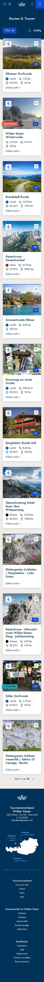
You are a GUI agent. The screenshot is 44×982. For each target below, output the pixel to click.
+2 (35, 123)
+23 (35, 493)
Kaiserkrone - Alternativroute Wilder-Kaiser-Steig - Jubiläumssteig (22, 632)
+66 (35, 246)
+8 (35, 64)
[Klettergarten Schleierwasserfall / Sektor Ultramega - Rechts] (22, 735)
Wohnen (22, 913)
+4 (35, 433)
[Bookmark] (36, 43)
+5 (35, 310)
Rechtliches (22, 941)
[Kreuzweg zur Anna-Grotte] (22, 359)
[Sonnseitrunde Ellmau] (22, 299)
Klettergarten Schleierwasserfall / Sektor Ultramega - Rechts (21, 759)
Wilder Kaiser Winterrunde (15, 135)
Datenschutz (22, 953)
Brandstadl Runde (17, 197)
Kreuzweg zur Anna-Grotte (19, 381)
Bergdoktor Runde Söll (21, 443)
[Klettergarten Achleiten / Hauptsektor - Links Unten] (22, 549)
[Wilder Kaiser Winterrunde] (22, 113)
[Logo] (22, 4)
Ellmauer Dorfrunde (19, 73)
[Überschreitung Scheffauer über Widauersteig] (22, 482)
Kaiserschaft (22, 921)
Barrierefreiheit (22, 961)
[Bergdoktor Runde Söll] (22, 423)
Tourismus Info (22, 885)
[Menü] (40, 4)
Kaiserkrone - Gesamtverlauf (15, 258)
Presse (22, 889)
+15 (35, 619)
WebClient (22, 929)
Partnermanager (22, 925)
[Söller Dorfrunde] (22, 676)
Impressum (22, 945)
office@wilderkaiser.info (22, 820)
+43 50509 (23, 817)
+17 (35, 686)
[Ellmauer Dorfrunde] (22, 53)
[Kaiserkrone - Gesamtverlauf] (22, 236)
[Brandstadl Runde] (22, 176)
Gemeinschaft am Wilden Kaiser (22, 909)
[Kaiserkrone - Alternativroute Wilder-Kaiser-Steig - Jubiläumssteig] (22, 609)
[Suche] (32, 4)
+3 (35, 369)
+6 (35, 187)
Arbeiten (22, 917)
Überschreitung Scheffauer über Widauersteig (20, 506)
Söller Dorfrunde (17, 696)
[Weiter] (33, 779)
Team (22, 893)
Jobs (22, 897)
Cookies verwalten (22, 957)
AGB (22, 949)
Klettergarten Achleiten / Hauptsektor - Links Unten (21, 573)
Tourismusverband (22, 880)
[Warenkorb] (10, 4)
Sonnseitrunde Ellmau (20, 320)
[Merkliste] (5, 4)
